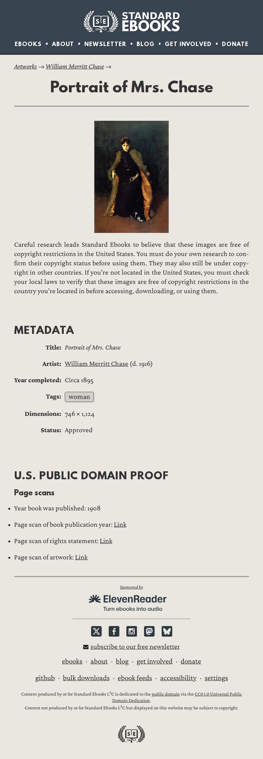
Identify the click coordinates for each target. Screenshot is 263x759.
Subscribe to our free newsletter (135, 646)
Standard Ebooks (131, 22)
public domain (166, 694)
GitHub (45, 677)
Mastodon (149, 631)
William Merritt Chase (75, 66)
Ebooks (28, 44)
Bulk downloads (86, 677)
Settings (216, 677)
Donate (235, 44)
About (63, 44)
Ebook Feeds (135, 677)
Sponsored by (131, 587)
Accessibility (178, 677)
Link (120, 524)
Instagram (131, 631)
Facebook (114, 631)
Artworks (25, 66)
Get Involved (188, 44)
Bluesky (167, 631)
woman (79, 396)
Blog (146, 44)
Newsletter (105, 44)
